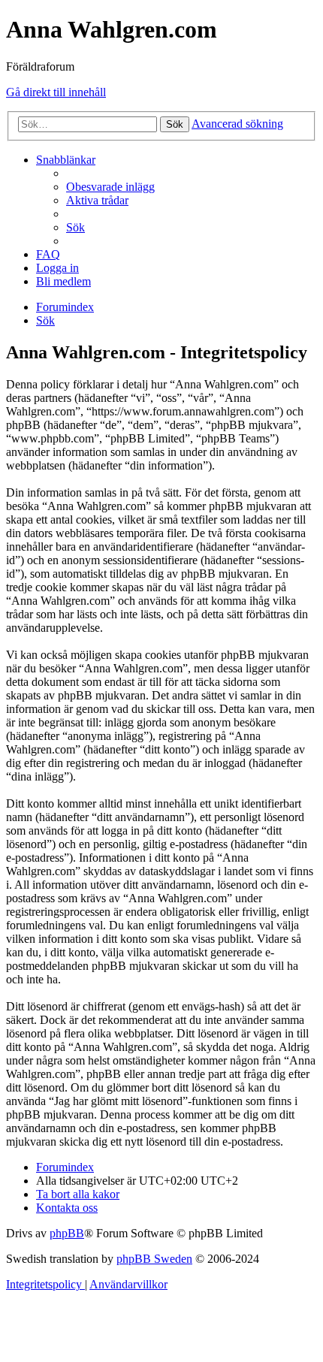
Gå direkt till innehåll (56, 92)
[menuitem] (110, 186)
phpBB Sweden (154, 1258)
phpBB (67, 1233)
